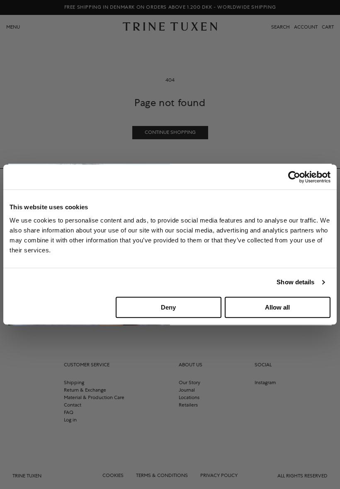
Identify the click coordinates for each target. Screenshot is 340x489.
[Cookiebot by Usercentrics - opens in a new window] (294, 177)
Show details (295, 282)
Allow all (277, 307)
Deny (168, 307)
